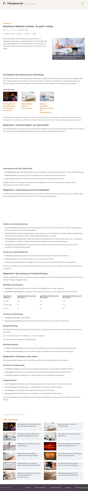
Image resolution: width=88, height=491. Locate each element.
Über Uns (28, 487)
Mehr (34, 34)
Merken (20, 34)
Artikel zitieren (9, 34)
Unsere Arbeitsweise (40, 487)
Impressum (68, 487)
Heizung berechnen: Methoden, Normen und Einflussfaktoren (47, 108)
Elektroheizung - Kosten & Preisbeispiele (27, 106)
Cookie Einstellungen (55, 487)
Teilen (27, 34)
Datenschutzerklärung (81, 487)
